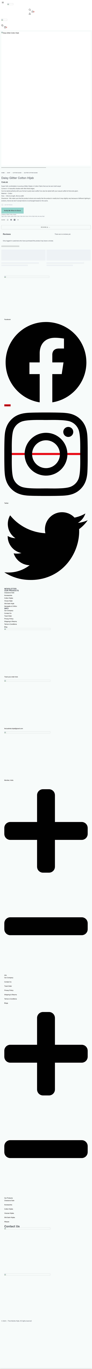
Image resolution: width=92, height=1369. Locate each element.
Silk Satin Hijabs (9, 1217)
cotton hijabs (7, 216)
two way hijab (41, 216)
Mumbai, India (8, 780)
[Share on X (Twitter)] (14, 220)
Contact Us (7, 982)
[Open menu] (3, 2)
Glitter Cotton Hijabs (31, 173)
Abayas (6, 1222)
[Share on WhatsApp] (8, 220)
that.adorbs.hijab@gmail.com (13, 728)
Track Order (8, 986)
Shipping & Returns (10, 995)
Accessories (8, 1205)
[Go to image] (23, 167)
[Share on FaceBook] (11, 220)
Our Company (8, 978)
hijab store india (24, 216)
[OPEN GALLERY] (46, 99)
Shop (8, 173)
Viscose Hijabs (9, 1213)
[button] (46, 227)
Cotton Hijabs (17, 173)
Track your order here (11, 677)
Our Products (8, 1198)
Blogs (6, 1003)
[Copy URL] (18, 220)
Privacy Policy (8, 990)
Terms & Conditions (10, 999)
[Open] (2, 18)
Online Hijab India (32, 216)
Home (3, 173)
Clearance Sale (9, 1200)
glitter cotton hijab (15, 216)
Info (5, 975)
